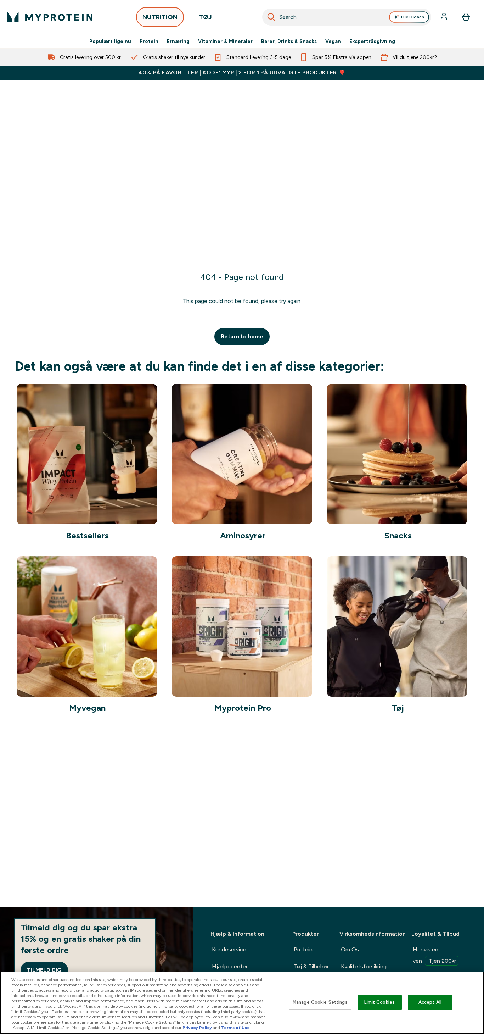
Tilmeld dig (44, 970)
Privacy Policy (197, 1027)
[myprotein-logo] (49, 17)
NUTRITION (160, 17)
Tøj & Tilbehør (311, 966)
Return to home (242, 336)
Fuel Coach (412, 17)
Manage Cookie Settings (320, 1002)
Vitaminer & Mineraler (225, 41)
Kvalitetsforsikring (364, 966)
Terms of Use (235, 1027)
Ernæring (178, 41)
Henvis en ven (434, 955)
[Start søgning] (271, 17)
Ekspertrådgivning (372, 41)
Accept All (429, 1002)
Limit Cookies (379, 1002)
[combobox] (347, 17)
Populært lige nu (110, 41)
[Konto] (444, 17)
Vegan (333, 41)
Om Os (350, 949)
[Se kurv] (466, 17)
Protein (149, 41)
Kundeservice (229, 949)
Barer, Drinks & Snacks (289, 41)
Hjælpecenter (230, 966)
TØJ (205, 17)
